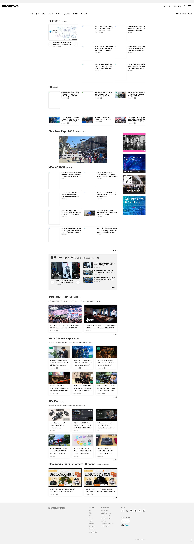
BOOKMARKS (177, 6)
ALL (115, 334)
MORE (114, 250)
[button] (50, 44)
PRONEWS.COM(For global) (184, 14)
